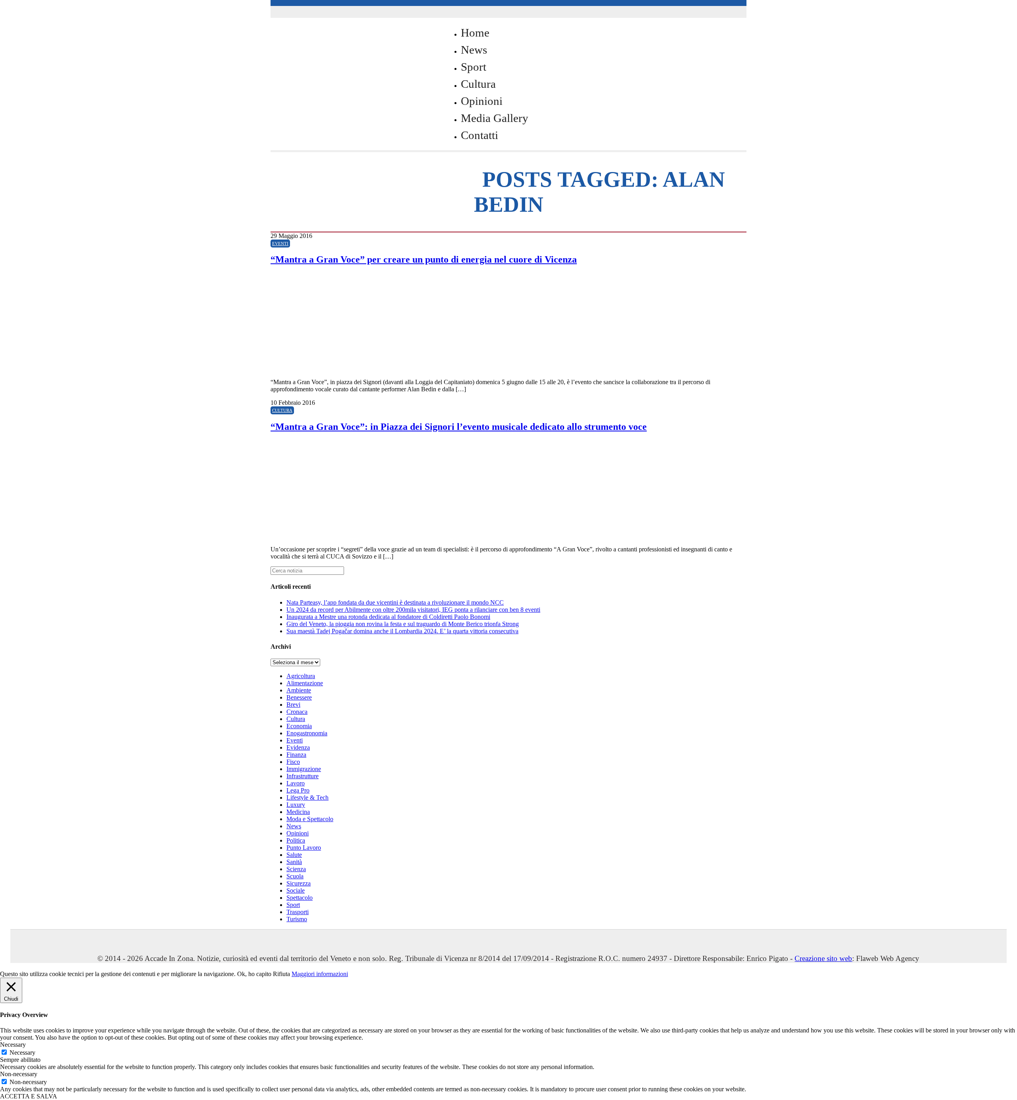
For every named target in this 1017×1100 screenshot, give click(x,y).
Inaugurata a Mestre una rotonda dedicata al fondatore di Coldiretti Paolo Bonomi (388, 616)
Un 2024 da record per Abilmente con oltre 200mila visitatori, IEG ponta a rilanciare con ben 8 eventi (413, 609)
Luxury (295, 804)
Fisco (293, 761)
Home (475, 32)
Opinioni (482, 101)
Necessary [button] (13, 1044)
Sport (473, 66)
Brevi (293, 704)
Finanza (296, 754)
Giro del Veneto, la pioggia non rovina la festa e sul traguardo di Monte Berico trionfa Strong (402, 624)
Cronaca (296, 711)
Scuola (295, 876)
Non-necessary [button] (18, 1074)
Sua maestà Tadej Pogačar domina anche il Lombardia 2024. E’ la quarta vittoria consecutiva (402, 631)
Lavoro (295, 783)
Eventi (280, 243)
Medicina (298, 811)
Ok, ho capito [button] (254, 973)
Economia (299, 726)
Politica (295, 840)
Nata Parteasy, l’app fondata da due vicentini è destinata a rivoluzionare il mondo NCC (395, 602)
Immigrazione (303, 769)
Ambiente (298, 690)
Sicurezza (298, 883)
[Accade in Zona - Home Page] (350, 175)
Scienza (296, 869)
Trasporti (297, 912)
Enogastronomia (306, 733)
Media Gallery (494, 118)
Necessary (22, 1052)
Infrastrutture (302, 776)
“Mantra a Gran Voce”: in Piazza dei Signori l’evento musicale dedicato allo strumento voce (459, 426)
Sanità (294, 861)
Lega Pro (297, 790)
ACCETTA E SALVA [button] (28, 1096)
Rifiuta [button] (281, 973)
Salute (294, 854)
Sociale (295, 890)
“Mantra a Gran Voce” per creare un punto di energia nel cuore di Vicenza (424, 259)
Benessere (299, 697)
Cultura (478, 83)
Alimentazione (304, 683)
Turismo (296, 919)
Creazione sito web (823, 958)
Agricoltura (300, 676)
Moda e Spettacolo (309, 819)
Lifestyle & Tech (307, 797)
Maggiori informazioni (320, 973)
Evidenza (298, 747)
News (474, 49)
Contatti (479, 135)
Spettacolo (299, 897)
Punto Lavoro (303, 847)
